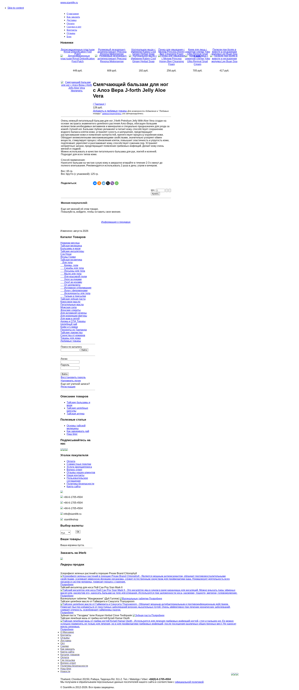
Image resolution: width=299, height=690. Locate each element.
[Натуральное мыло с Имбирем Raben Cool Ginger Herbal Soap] (143, 61)
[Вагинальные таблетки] (134, 598)
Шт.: (153, 190)
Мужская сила (68, 307)
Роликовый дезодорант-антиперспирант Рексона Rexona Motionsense (111, 51)
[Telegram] (103, 183)
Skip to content (15, 8)
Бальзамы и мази (70, 248)
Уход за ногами (71, 282)
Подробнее (67, 584)
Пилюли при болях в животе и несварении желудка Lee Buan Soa (224, 51)
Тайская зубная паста (72, 299)
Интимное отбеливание (75, 287)
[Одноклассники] (99, 183)
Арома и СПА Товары (73, 321)
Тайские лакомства (71, 332)
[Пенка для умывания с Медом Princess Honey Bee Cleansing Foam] (171, 64)
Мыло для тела (70, 273)
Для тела (66, 262)
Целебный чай (68, 324)
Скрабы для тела (72, 268)
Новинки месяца (70, 243)
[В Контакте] (61, 450)
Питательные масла (72, 304)
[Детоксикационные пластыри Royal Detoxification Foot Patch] (77, 61)
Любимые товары (70, 341)
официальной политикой (189, 682)
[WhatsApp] (117, 183)
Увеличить (77, 90)
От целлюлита (70, 285)
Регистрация (68, 386)
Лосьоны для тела (72, 271)
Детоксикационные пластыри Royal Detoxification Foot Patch (78, 51)
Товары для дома (70, 338)
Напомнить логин (71, 380)
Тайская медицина (71, 245)
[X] (108, 183)
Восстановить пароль (73, 377)
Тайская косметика (71, 259)
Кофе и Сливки (69, 327)
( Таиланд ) (99, 104)
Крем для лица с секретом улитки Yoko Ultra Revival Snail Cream (197, 52)
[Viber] (112, 183)
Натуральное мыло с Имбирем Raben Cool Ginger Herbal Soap (143, 51)
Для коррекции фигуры (73, 315)
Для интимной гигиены (73, 313)
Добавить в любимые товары (110, 111)
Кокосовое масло (70, 301)
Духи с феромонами (74, 290)
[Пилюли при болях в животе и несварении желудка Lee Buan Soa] (224, 61)
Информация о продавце (116, 222)
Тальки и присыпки (73, 296)
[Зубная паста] (142, 615)
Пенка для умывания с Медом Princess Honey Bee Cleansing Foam (171, 51)
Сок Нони (65, 254)
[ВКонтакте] (95, 183)
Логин (64, 359)
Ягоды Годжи (68, 257)
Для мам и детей (70, 318)
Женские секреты (70, 310)
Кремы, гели (69, 265)
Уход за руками (71, 279)
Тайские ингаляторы (72, 251)
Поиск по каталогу (71, 347)
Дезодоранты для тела (75, 293)
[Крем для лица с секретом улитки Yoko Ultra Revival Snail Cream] (197, 64)
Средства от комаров (72, 335)
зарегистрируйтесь (111, 113)
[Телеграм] (66, 450)
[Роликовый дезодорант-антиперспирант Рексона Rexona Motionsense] (112, 61)
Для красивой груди (73, 276)
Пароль (65, 365)
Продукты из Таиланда (73, 329)
